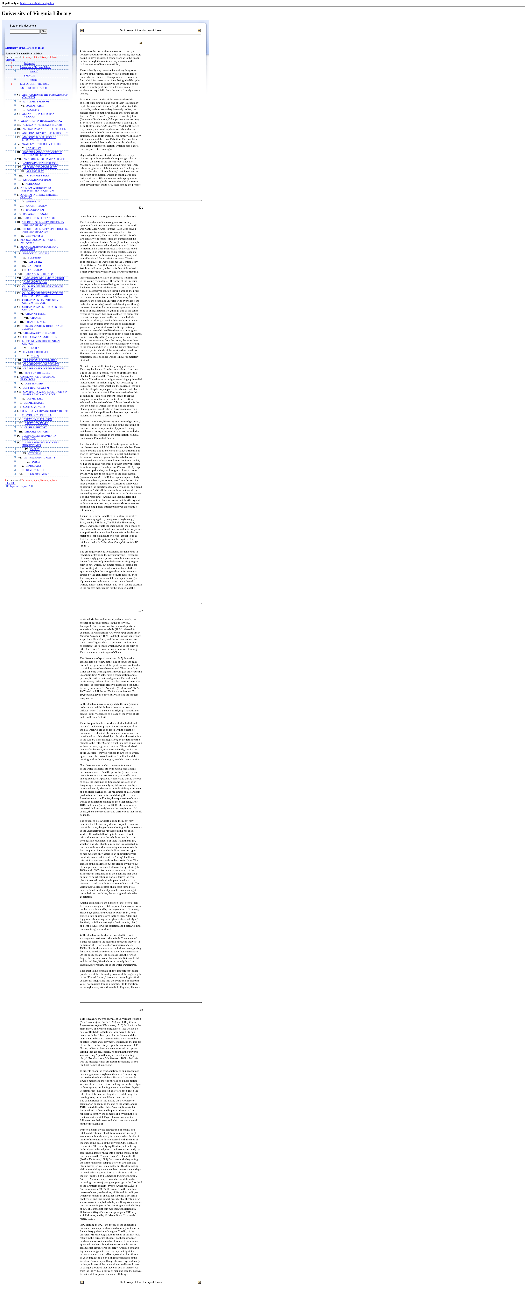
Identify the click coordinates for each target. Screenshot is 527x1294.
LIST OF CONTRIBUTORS (34, 84)
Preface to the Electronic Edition (35, 67)
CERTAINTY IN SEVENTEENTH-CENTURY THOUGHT (40, 301)
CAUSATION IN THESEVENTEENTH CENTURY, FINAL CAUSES (42, 294)
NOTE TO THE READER (33, 88)
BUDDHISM (34, 257)
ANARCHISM (33, 148)
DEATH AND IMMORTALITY (39, 457)
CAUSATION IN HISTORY (39, 274)
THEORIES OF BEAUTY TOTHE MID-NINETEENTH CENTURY (43, 223)
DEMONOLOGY (35, 470)
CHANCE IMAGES (36, 322)
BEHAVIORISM (34, 236)
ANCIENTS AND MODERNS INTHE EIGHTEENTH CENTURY (42, 153)
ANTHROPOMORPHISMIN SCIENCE (43, 159)
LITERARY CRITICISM (37, 431)
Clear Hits (10, 60)
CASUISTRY (35, 262)
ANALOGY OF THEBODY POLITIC (41, 144)
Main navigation (44, 3)
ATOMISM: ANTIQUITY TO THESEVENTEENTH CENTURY (37, 189)
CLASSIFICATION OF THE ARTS (41, 364)
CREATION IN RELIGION (38, 419)
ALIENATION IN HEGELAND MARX (41, 121)
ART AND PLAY (35, 171)
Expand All (26, 486)
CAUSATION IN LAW (35, 282)
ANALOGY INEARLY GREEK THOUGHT (45, 133)
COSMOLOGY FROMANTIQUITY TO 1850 (44, 411)
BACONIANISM (35, 210)
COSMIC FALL (35, 398)
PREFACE (29, 75)
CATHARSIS (35, 266)
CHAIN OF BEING (36, 314)
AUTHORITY (33, 201)
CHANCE (35, 318)
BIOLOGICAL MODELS (36, 253)
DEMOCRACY (34, 466)
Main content (27, 3)
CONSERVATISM (34, 383)
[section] (34, 71)
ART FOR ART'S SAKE (37, 175)
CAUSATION (35, 270)
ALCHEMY (33, 110)
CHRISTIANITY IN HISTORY (39, 333)
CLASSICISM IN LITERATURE (40, 360)
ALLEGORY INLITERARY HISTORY (43, 125)
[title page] (29, 63)
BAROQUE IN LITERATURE (39, 218)
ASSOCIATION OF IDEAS (37, 180)
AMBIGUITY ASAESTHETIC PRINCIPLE (44, 129)
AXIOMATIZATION (37, 206)
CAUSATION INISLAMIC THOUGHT (43, 278)
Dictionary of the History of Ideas (24, 47)
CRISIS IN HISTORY (35, 427)
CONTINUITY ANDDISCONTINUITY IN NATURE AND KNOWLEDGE (45, 393)
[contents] (33, 80)
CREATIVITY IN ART (36, 423)
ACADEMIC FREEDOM (36, 101)
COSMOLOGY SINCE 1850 (36, 415)
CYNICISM (34, 453)
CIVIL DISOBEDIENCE (35, 352)
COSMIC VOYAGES (34, 407)
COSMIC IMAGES (34, 403)
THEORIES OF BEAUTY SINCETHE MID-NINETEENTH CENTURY (45, 230)
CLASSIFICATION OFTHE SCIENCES (44, 368)
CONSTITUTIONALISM (36, 388)
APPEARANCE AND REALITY (40, 167)
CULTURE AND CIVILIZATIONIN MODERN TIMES (40, 444)
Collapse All (13, 486)
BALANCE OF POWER (35, 214)
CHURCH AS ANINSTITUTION (40, 337)
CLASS (35, 356)
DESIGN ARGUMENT (37, 474)
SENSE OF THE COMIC (37, 372)
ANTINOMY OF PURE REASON (40, 163)
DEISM (36, 462)
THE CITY (33, 348)
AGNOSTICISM (35, 106)
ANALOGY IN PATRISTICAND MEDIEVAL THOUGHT (39, 138)
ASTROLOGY (33, 184)
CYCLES (35, 449)
